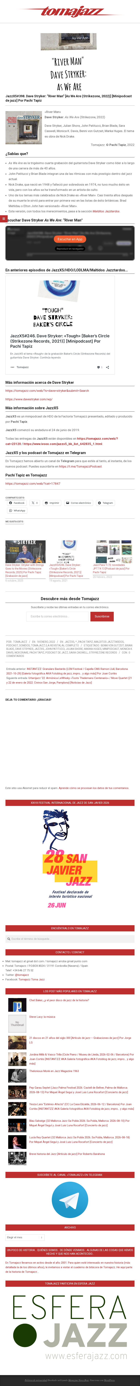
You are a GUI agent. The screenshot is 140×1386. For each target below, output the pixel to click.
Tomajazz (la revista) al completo (55, 645)
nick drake (21, 652)
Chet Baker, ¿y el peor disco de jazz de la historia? (59, 1000)
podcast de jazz (56, 652)
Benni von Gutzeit (112, 645)
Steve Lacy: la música (42, 1016)
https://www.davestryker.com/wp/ (28, 399)
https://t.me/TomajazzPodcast (80, 466)
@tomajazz (22, 975)
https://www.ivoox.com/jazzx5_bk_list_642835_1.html (63, 444)
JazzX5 (69, 641)
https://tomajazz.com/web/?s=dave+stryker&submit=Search (47, 390)
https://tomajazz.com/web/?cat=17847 (32, 483)
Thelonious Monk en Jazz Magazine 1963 (54, 1071)
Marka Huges (93, 648)
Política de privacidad (36, 1380)
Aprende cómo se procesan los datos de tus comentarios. (94, 788)
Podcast (12, 645)
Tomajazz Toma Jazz (32, 979)
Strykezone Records (103, 652)
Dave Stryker (24, 648)
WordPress (109, 1380)
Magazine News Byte (78, 1380)
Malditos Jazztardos (106, 211)
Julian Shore (74, 648)
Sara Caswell (78, 652)
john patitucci (55, 648)
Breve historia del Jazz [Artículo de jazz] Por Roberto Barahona (67, 1154)
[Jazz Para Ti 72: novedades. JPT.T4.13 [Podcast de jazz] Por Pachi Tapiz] (113, 551)
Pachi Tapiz (37, 652)
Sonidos (24, 645)
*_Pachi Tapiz (84, 641)
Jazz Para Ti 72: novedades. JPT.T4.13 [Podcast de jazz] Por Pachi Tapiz (111, 569)
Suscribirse (102, 616)
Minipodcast (111, 648)
